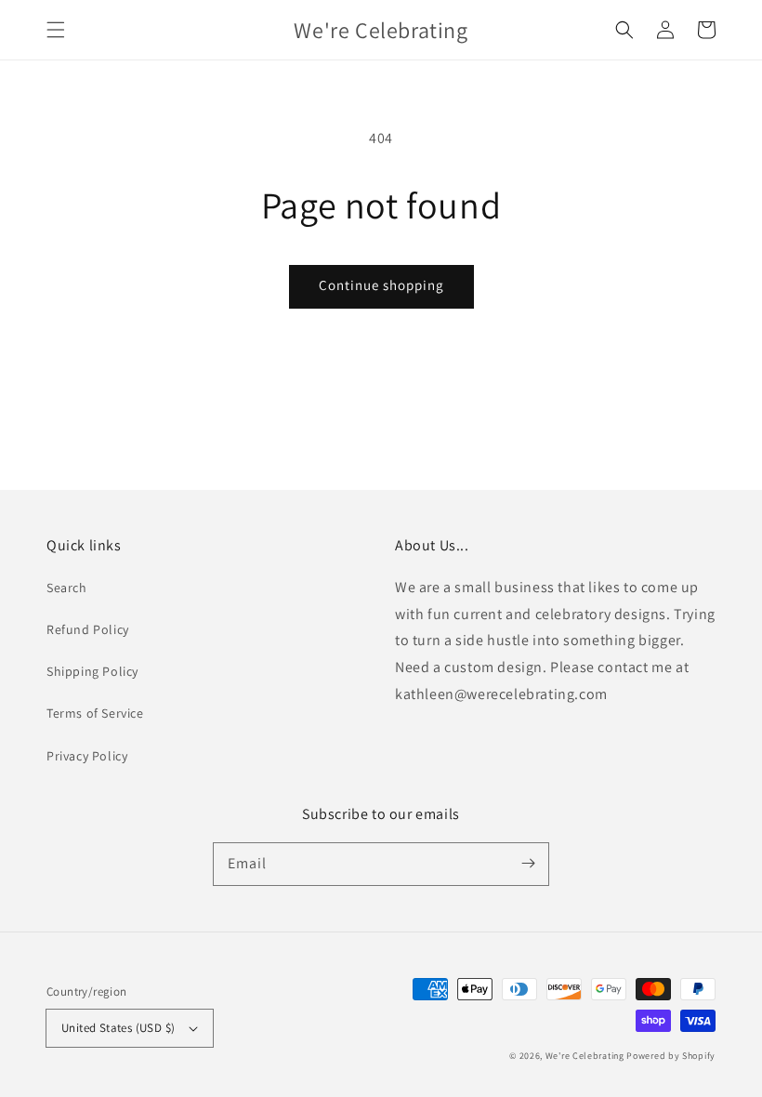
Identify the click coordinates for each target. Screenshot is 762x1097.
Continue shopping (381, 285)
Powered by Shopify (671, 1056)
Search (66, 587)
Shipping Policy (92, 671)
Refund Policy (87, 629)
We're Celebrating (584, 1056)
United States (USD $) (118, 1028)
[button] (55, 29)
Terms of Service (95, 713)
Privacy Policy (86, 755)
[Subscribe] (527, 863)
